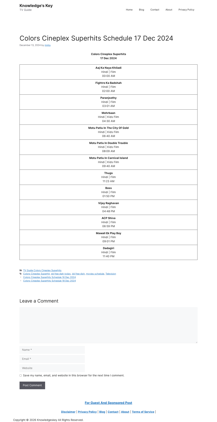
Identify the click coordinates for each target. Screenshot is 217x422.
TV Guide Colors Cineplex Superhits (42, 270)
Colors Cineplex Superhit (36, 273)
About (169, 9)
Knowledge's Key (36, 5)
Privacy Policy (186, 9)
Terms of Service (143, 411)
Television (110, 273)
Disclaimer (68, 411)
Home (129, 9)
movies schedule (95, 273)
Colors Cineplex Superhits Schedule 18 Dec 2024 (49, 280)
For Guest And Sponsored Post (108, 403)
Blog (141, 9)
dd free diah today (61, 273)
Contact (154, 9)
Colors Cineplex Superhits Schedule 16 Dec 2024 (49, 277)
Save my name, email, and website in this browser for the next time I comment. (73, 375)
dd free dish (78, 273)
